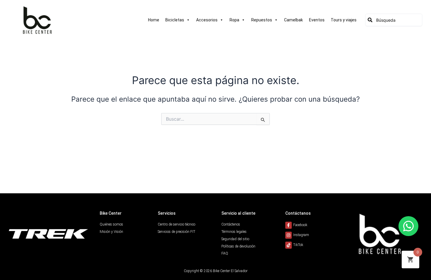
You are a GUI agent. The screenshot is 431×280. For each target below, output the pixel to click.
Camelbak (293, 20)
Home (153, 20)
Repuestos (261, 20)
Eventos (317, 20)
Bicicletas (174, 20)
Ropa (234, 20)
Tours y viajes (344, 20)
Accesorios (207, 20)
